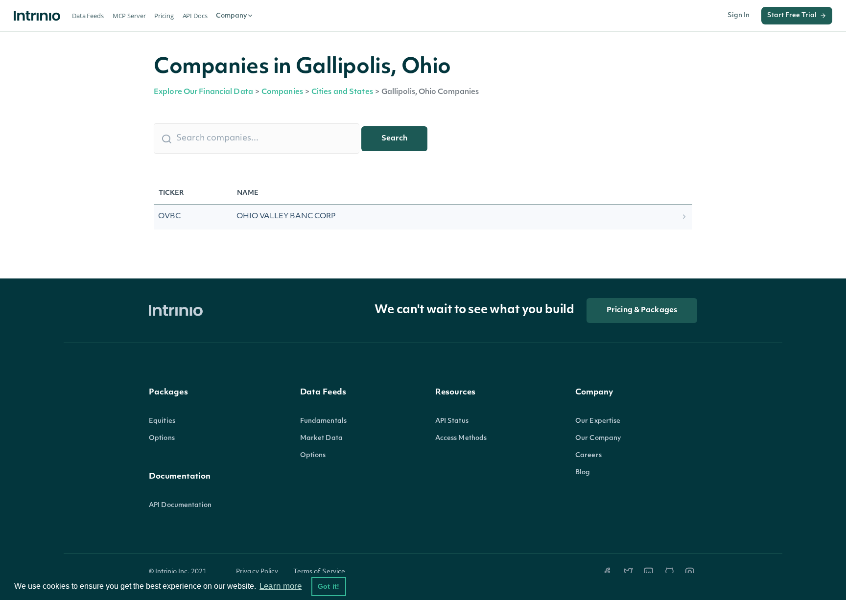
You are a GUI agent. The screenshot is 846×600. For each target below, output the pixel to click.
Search (394, 138)
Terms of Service (319, 572)
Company (231, 16)
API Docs (195, 15)
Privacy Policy (257, 572)
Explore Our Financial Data (203, 92)
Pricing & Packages (642, 310)
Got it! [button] (328, 586)
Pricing (163, 15)
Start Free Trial (792, 15)
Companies (282, 92)
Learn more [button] (280, 586)
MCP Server (129, 15)
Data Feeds (88, 15)
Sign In (739, 15)
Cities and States (342, 92)
